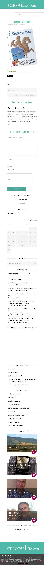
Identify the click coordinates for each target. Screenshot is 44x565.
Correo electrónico (11, 169)
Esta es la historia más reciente (24, 95)
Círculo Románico (13, 404)
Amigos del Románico (15, 394)
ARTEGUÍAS (12, 397)
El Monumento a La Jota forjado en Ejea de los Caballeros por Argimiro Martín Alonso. (20, 303)
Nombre (10, 159)
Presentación (22, 199)
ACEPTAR (23, 563)
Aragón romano (13, 372)
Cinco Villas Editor (18, 25)
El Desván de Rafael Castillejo (17, 415)
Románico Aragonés (14, 422)
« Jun (8, 253)
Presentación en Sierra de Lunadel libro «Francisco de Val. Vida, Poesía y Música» (19, 467)
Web (8, 179)
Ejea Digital (11, 411)
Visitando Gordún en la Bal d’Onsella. (21, 447)
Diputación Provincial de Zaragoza (19, 408)
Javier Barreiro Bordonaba (17, 376)
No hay (12, 90)
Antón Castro (12, 369)
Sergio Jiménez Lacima (15, 425)
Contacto (22, 204)
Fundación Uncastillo (14, 418)
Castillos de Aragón (14, 401)
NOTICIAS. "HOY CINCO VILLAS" (18, 385)
